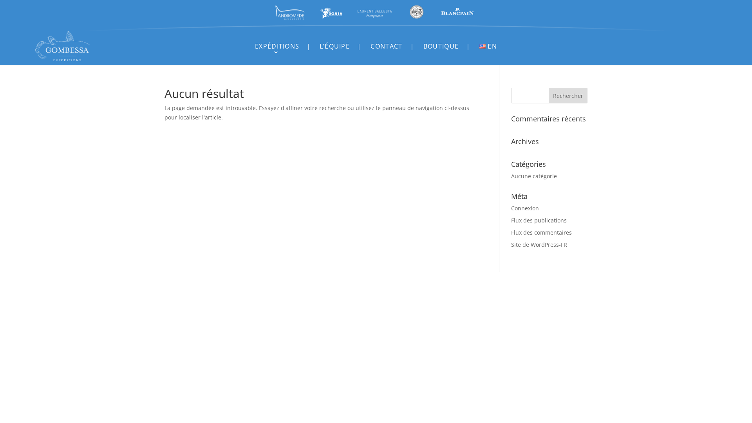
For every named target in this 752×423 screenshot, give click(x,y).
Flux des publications (539, 220)
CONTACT (386, 46)
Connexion (525, 208)
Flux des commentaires (541, 232)
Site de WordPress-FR (539, 244)
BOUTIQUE (441, 46)
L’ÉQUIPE (335, 46)
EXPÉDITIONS (277, 46)
